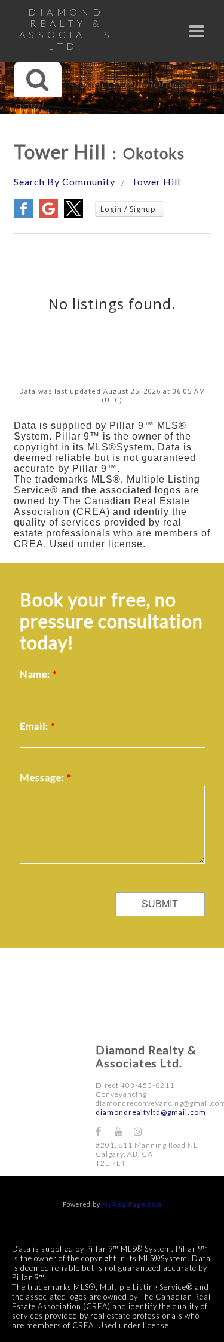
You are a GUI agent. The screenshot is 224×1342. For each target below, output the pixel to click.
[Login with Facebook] (23, 215)
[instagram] (143, 1131)
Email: (35, 725)
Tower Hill (155, 181)
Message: (43, 777)
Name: (36, 673)
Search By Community (64, 181)
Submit (160, 904)
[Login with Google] (48, 215)
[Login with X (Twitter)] (73, 215)
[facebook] (105, 1131)
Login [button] (129, 209)
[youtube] (124, 1131)
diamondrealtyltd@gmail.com (151, 1112)
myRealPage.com (132, 1204)
